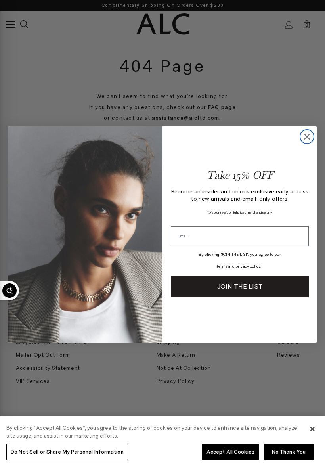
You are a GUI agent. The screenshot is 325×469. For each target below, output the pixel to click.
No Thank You (289, 452)
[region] (162, 442)
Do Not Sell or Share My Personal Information (67, 452)
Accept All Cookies (230, 452)
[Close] (312, 429)
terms (222, 266)
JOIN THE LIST (240, 286)
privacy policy (247, 266)
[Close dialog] (307, 137)
